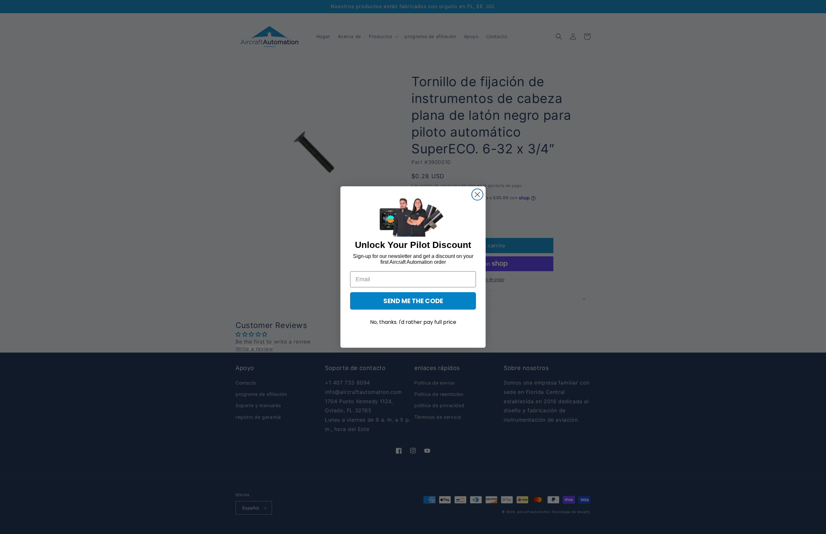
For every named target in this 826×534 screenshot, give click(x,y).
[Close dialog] (477, 194)
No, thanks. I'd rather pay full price (413, 322)
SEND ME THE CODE (413, 300)
